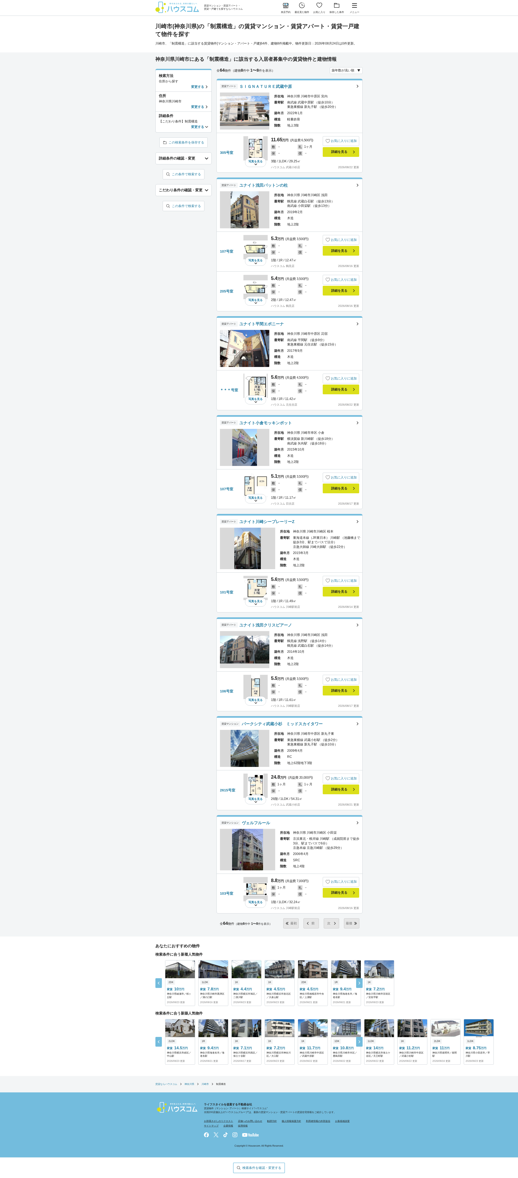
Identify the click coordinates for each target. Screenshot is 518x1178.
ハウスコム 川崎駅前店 (285, 606)
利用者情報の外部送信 (318, 1121)
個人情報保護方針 (291, 1121)
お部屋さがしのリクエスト (218, 1121)
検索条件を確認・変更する (261, 1167)
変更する (197, 86)
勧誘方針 (272, 1121)
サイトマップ (211, 1125)
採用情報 (243, 1125)
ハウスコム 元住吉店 (284, 404)
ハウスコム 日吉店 (282, 503)
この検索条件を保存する (186, 142)
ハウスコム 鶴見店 (282, 266)
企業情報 (228, 1125)
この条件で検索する (186, 174)
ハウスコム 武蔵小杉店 (285, 167)
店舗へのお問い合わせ (250, 1121)
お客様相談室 (342, 1121)
